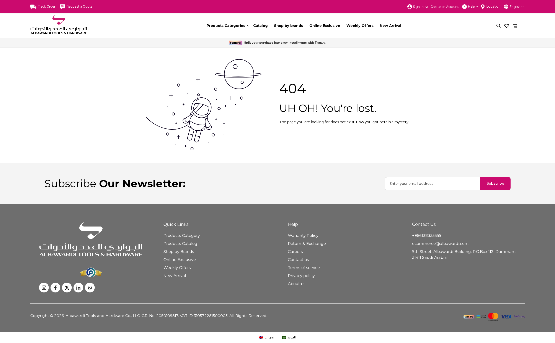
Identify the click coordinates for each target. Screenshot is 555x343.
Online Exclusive (179, 259)
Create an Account (445, 6)
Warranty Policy (303, 235)
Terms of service (304, 267)
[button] (516, 6)
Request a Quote (79, 6)
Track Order (46, 6)
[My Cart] (515, 25)
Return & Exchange (307, 243)
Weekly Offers (177, 267)
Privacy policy (301, 275)
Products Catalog (180, 243)
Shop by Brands (178, 251)
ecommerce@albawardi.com (440, 243)
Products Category (181, 235)
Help (471, 6)
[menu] (307, 26)
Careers (295, 251)
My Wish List (506, 25)
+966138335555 (426, 235)
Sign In (418, 7)
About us (296, 283)
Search (498, 26)
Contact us (298, 259)
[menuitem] (227, 26)
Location (493, 6)
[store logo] (58, 24)
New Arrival (174, 275)
